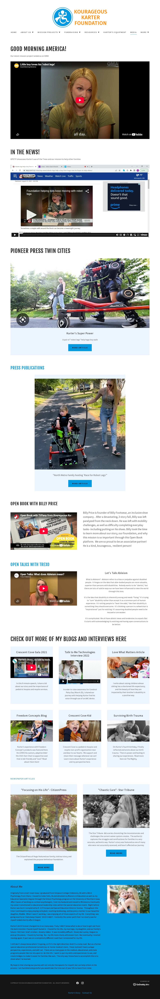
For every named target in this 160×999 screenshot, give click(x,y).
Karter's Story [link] (74, 992)
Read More (116, 853)
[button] (27, 32)
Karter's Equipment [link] (115, 32)
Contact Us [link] (87, 992)
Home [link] (14, 32)
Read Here (44, 867)
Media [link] (133, 32)
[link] (80, 17)
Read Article (80, 348)
